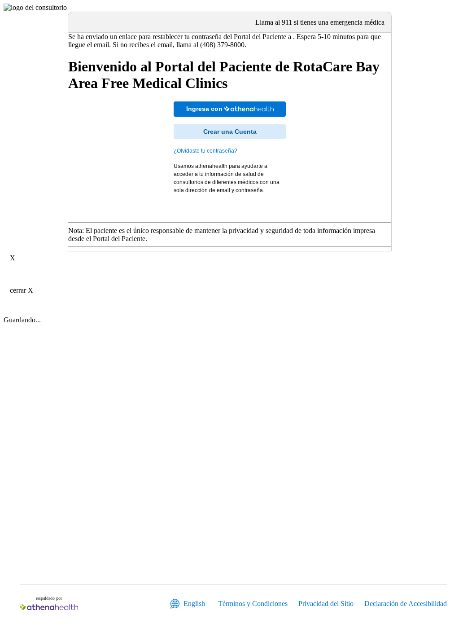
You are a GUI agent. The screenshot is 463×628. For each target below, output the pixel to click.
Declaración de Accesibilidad (405, 603)
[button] (249, 109)
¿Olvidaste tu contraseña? (205, 151)
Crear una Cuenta (230, 131)
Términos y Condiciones (253, 603)
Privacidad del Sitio (326, 603)
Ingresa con (205, 108)
